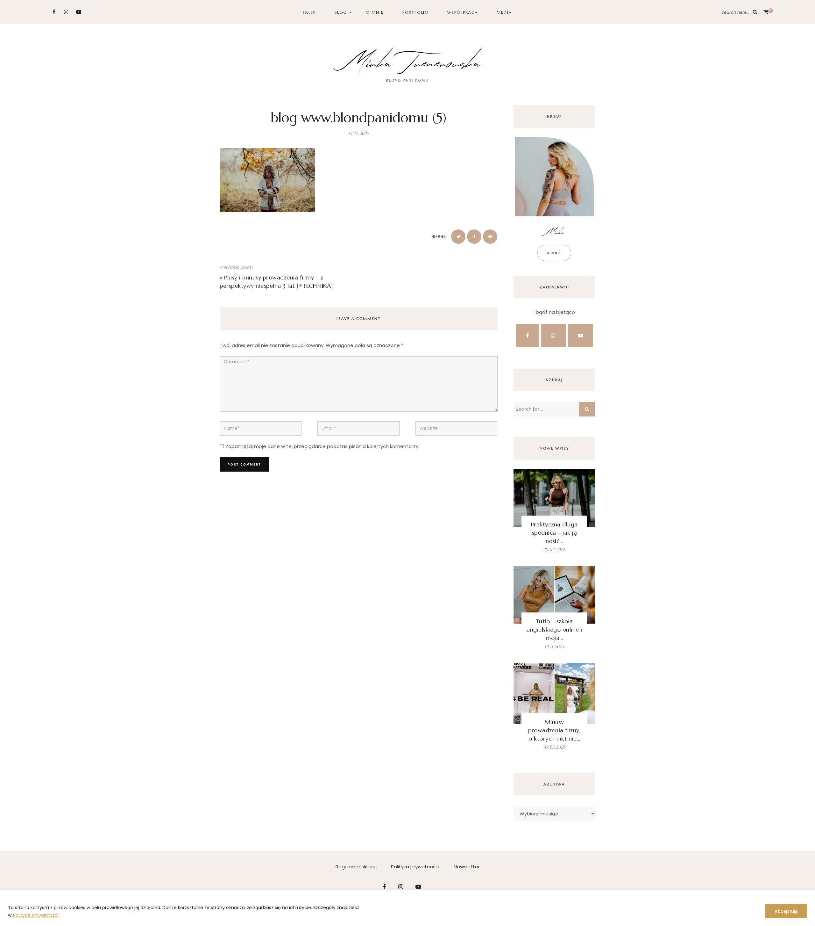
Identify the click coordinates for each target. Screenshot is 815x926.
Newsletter (467, 866)
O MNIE (375, 12)
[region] (407, 908)
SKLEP (309, 12)
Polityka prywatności (415, 866)
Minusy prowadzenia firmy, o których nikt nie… (554, 730)
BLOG (341, 12)
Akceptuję (786, 911)
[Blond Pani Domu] (408, 63)
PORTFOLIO (415, 12)
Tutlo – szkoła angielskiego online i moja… (554, 629)
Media (504, 12)
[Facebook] (54, 12)
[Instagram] (66, 12)
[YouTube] (79, 12)
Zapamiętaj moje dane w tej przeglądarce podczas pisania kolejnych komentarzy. (322, 446)
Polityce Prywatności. (36, 915)
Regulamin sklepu (356, 866)
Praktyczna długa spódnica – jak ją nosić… (554, 533)
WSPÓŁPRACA (462, 12)
